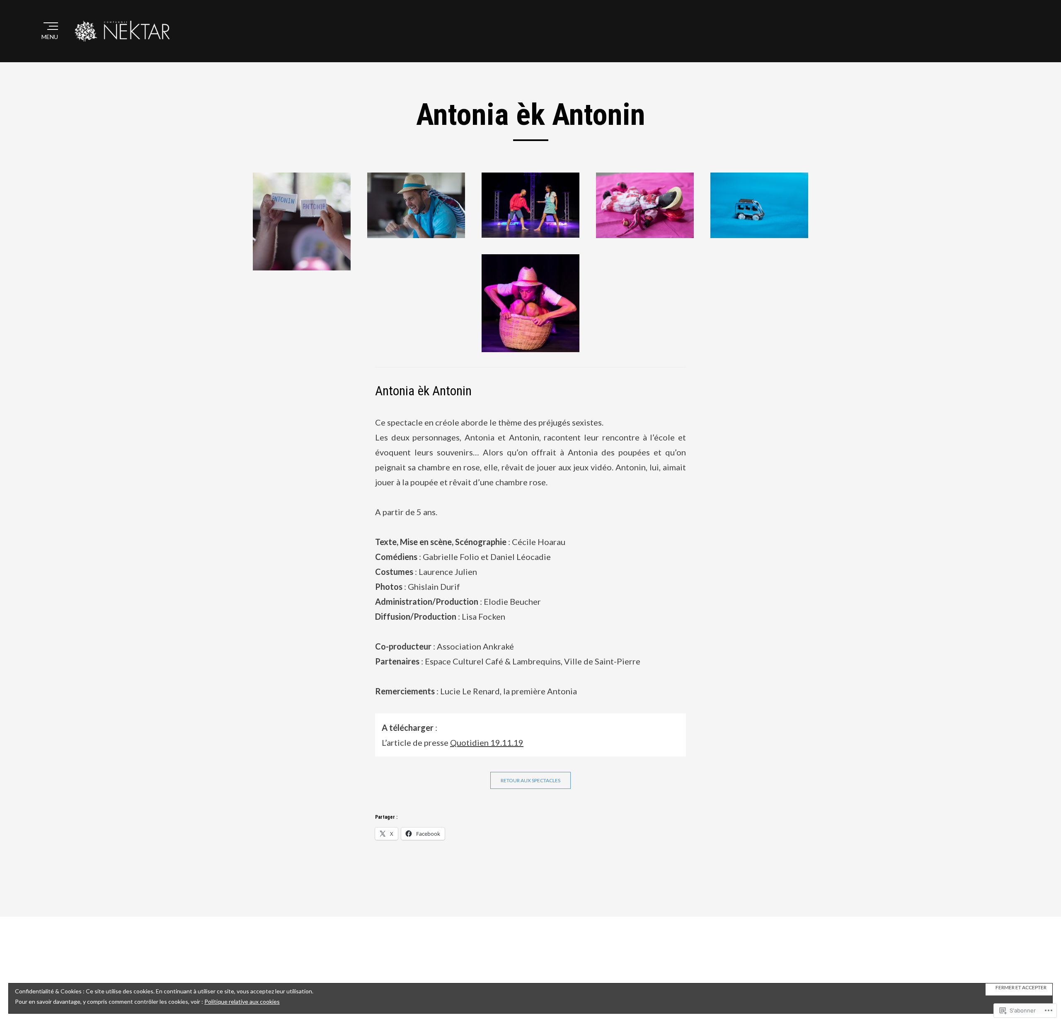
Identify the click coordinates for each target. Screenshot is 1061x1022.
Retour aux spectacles (530, 780)
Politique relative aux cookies (242, 1001)
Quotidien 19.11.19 (486, 742)
